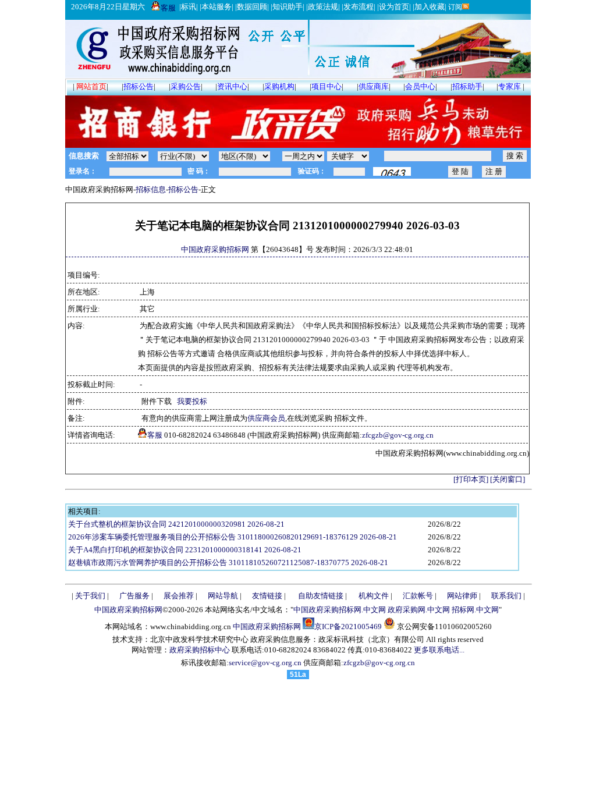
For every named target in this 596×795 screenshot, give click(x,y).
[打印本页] (470, 479)
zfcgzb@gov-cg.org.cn (398, 435)
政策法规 (323, 6)
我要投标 (192, 401)
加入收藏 (429, 6)
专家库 (509, 86)
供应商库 (374, 86)
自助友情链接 (320, 595)
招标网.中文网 (475, 609)
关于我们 (90, 595)
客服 (168, 7)
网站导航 (223, 595)
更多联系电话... (439, 649)
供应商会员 (266, 418)
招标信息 (151, 189)
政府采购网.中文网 (419, 609)
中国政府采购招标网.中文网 (339, 609)
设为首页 (394, 6)
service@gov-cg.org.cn (265, 662)
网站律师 (462, 595)
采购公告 (186, 86)
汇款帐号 (418, 595)
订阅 (454, 7)
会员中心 (420, 86)
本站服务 (216, 6)
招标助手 (467, 86)
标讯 (188, 6)
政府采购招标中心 (199, 649)
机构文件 (374, 595)
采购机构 (279, 86)
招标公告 (138, 86)
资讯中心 (232, 86)
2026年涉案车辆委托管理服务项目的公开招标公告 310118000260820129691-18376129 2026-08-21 (232, 537)
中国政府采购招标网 (215, 249)
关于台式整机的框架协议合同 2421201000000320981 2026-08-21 (176, 524)
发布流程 (358, 6)
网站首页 (91, 86)
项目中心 (326, 86)
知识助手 (287, 6)
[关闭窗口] (507, 479)
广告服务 (134, 595)
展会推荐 (179, 595)
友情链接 (267, 595)
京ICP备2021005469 (348, 626)
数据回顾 (252, 6)
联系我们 (506, 595)
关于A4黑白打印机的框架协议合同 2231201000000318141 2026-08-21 (184, 549)
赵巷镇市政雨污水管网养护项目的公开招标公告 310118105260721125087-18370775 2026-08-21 (228, 562)
